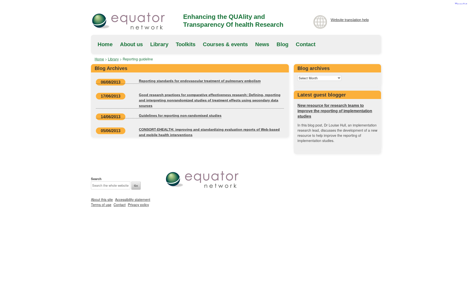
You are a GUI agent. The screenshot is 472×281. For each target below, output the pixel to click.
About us (131, 44)
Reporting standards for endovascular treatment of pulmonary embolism (200, 81)
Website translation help (350, 20)
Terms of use (101, 204)
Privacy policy (138, 204)
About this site (102, 199)
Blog (282, 44)
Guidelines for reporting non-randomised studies (180, 115)
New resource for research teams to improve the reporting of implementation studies (334, 110)
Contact (305, 44)
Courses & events (225, 44)
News (262, 44)
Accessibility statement (132, 199)
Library (159, 44)
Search (96, 178)
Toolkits (185, 44)
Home (105, 44)
